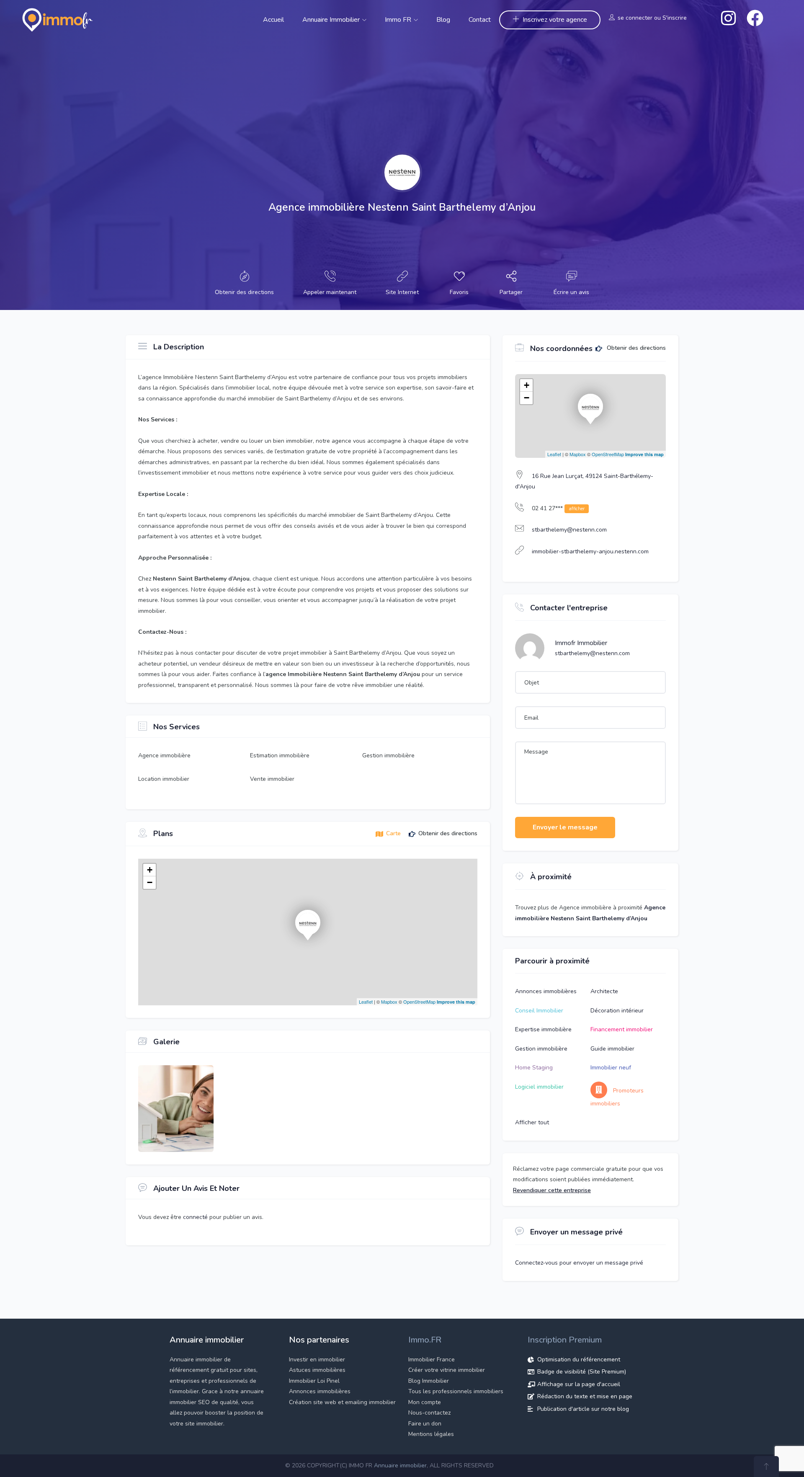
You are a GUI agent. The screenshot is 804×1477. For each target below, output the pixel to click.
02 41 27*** (558, 508)
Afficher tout (532, 1122)
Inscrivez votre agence (555, 19)
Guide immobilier (612, 1049)
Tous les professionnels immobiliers (455, 1391)
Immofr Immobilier (581, 643)
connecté (196, 1217)
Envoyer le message (565, 827)
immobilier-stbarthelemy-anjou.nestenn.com (590, 551)
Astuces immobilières (317, 1370)
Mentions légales (431, 1434)
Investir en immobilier (317, 1359)
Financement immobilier (621, 1029)
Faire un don (424, 1424)
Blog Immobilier (428, 1381)
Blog (443, 19)
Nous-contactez (429, 1413)
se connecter (635, 18)
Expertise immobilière (543, 1029)
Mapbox (389, 1001)
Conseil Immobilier (539, 1011)
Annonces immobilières (546, 991)
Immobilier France (431, 1359)
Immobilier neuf (610, 1068)
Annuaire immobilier (331, 19)
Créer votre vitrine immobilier (446, 1370)
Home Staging (534, 1068)
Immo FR (399, 19)
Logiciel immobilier (539, 1087)
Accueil (273, 19)
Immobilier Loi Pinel (314, 1381)
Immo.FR (424, 1339)
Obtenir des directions (635, 348)
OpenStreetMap (419, 1001)
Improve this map (456, 1002)
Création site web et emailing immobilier (342, 1402)
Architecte (604, 991)
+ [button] (149, 870)
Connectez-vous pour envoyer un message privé (579, 1263)
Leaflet (366, 1001)
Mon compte (424, 1402)
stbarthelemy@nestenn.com (569, 530)
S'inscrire (674, 18)
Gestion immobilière (541, 1049)
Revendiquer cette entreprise (552, 1190)
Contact (480, 19)
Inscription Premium (565, 1339)
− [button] (149, 882)
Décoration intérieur (617, 1011)
